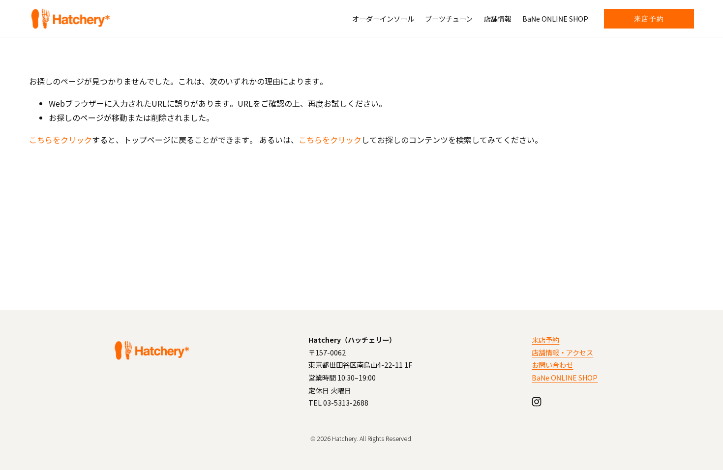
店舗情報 (498, 18)
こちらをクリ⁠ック (60, 140)
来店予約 (649, 18)
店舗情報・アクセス (562, 352)
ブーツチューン (449, 18)
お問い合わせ (552, 364)
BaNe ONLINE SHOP (555, 18)
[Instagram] (537, 402)
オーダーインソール (383, 18)
